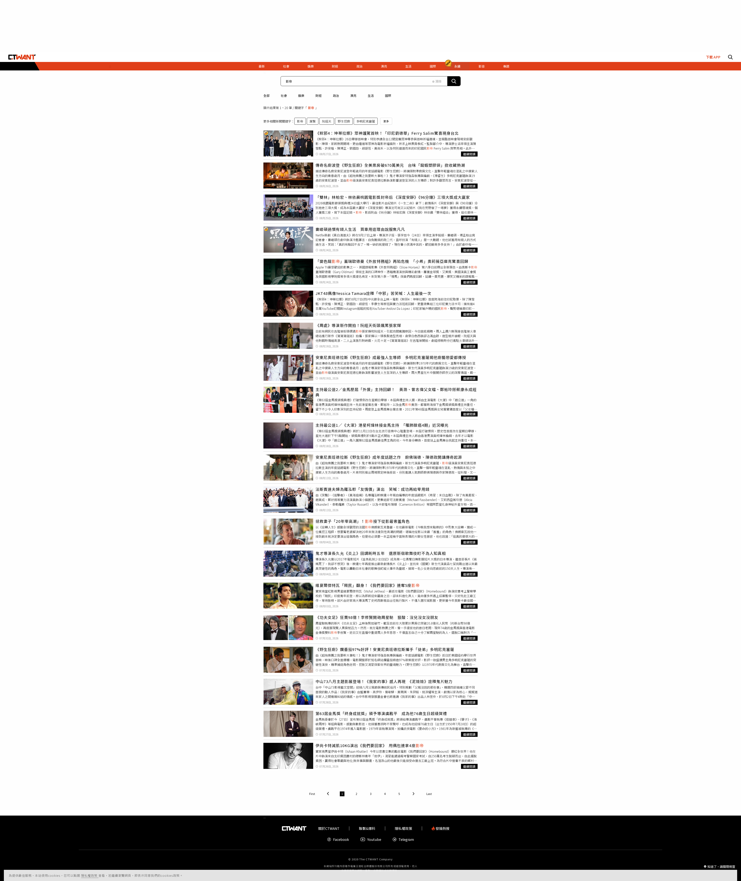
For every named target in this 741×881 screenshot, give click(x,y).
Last (429, 794)
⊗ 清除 (437, 81)
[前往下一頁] (413, 793)
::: (110, 66)
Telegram (406, 839)
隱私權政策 (89, 875)
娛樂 (301, 95)
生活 (371, 95)
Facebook (341, 839)
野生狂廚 (344, 121)
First (312, 794)
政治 (336, 95)
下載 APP (713, 57)
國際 (388, 95)
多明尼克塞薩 (365, 121)
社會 (284, 95)
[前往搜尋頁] (730, 57)
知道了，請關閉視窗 (721, 866)
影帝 (300, 121)
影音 (482, 66)
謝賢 (313, 121)
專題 (506, 66)
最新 (262, 66)
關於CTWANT (328, 828)
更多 (386, 121)
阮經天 (326, 121)
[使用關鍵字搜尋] (453, 81)
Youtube (374, 839)
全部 (266, 95)
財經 (319, 95)
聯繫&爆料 (367, 828)
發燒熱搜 (442, 828)
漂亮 (353, 95)
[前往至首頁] (22, 57)
